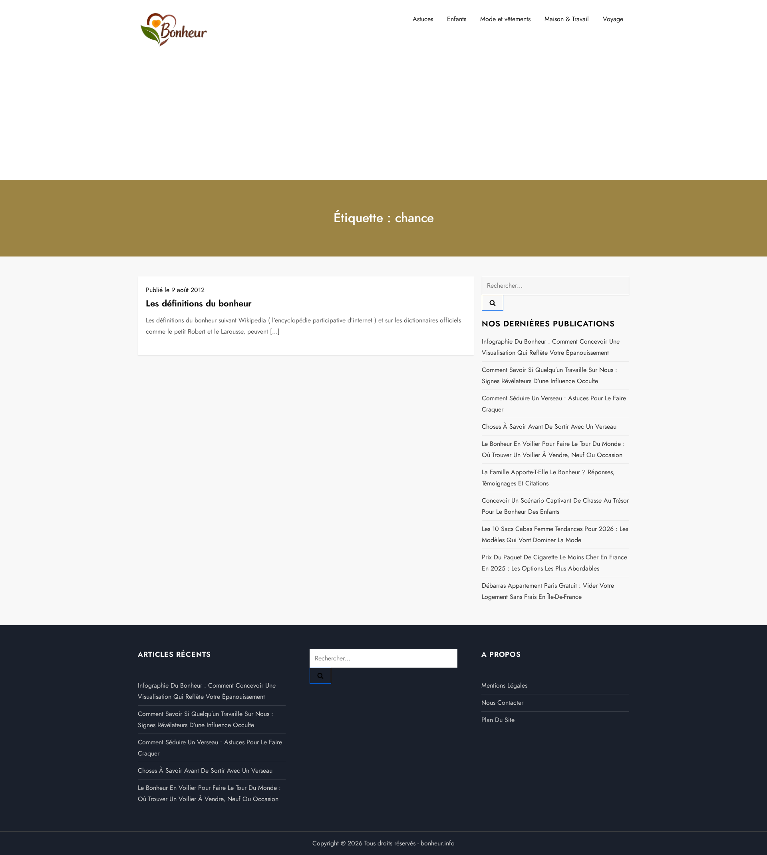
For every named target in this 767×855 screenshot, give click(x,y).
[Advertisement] (383, 120)
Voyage (613, 19)
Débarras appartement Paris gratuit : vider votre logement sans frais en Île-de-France (548, 591)
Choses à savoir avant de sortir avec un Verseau (549, 426)
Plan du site (498, 719)
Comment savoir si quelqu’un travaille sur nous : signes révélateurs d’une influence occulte (549, 375)
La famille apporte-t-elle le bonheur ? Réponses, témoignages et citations (548, 477)
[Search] (492, 303)
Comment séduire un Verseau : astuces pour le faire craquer (554, 404)
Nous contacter (502, 702)
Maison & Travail (566, 19)
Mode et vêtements (505, 19)
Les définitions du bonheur (199, 303)
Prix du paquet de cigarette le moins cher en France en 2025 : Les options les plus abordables (554, 563)
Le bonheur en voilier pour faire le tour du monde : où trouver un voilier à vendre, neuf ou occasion (553, 449)
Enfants (456, 19)
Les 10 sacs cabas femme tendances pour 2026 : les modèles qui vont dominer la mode (555, 534)
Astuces (423, 19)
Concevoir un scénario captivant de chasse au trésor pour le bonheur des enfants (555, 506)
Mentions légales (504, 685)
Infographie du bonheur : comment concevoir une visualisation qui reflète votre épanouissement (551, 347)
